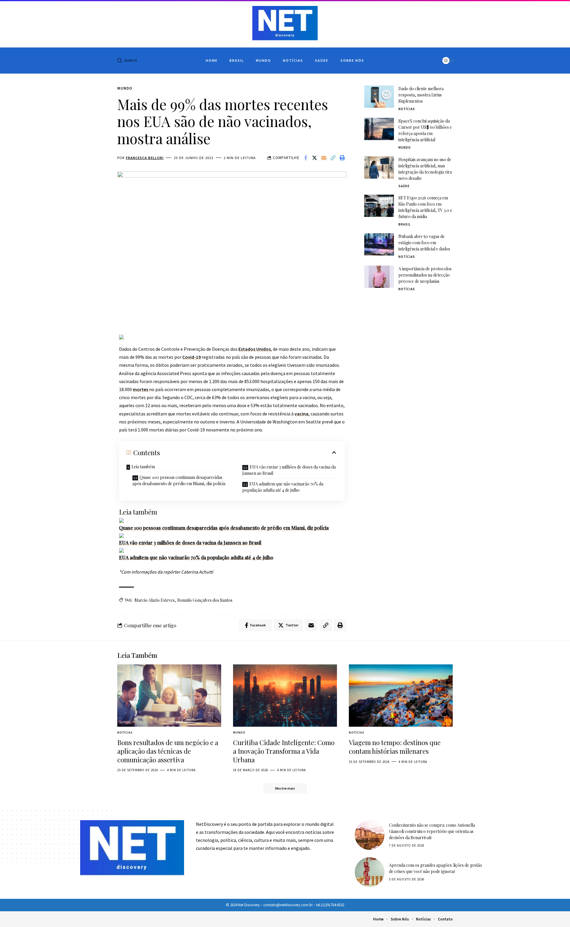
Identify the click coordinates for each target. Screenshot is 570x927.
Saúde (404, 186)
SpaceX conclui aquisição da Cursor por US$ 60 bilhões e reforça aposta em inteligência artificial (425, 130)
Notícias (406, 109)
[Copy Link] (333, 158)
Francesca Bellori (145, 157)
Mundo (124, 88)
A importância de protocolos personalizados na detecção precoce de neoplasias (425, 275)
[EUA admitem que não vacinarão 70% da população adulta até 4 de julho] (121, 550)
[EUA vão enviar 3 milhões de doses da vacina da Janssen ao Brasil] (121, 535)
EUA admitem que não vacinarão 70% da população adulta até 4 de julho (282, 487)
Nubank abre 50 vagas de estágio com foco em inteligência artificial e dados (424, 243)
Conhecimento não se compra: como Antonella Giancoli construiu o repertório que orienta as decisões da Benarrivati (432, 831)
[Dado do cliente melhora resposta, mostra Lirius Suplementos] (379, 96)
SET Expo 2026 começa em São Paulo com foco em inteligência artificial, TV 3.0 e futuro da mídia (425, 207)
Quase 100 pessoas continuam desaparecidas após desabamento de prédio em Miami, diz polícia (178, 480)
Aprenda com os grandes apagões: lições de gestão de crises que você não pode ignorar (435, 868)
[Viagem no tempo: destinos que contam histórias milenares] (401, 695)
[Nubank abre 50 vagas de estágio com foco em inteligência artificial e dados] (379, 244)
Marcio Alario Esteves (154, 600)
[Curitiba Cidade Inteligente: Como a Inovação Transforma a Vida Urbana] (285, 695)
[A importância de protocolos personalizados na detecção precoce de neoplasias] (379, 277)
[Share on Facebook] (305, 158)
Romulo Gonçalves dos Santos (204, 600)
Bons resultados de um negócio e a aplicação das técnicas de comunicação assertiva (167, 751)
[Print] (342, 158)
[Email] (324, 158)
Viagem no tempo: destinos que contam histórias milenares (395, 746)
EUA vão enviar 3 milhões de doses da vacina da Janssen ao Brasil (289, 470)
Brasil (404, 224)
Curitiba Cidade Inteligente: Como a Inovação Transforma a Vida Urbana (284, 751)
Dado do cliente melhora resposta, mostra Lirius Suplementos (421, 95)
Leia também (143, 466)
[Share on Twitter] (315, 158)
